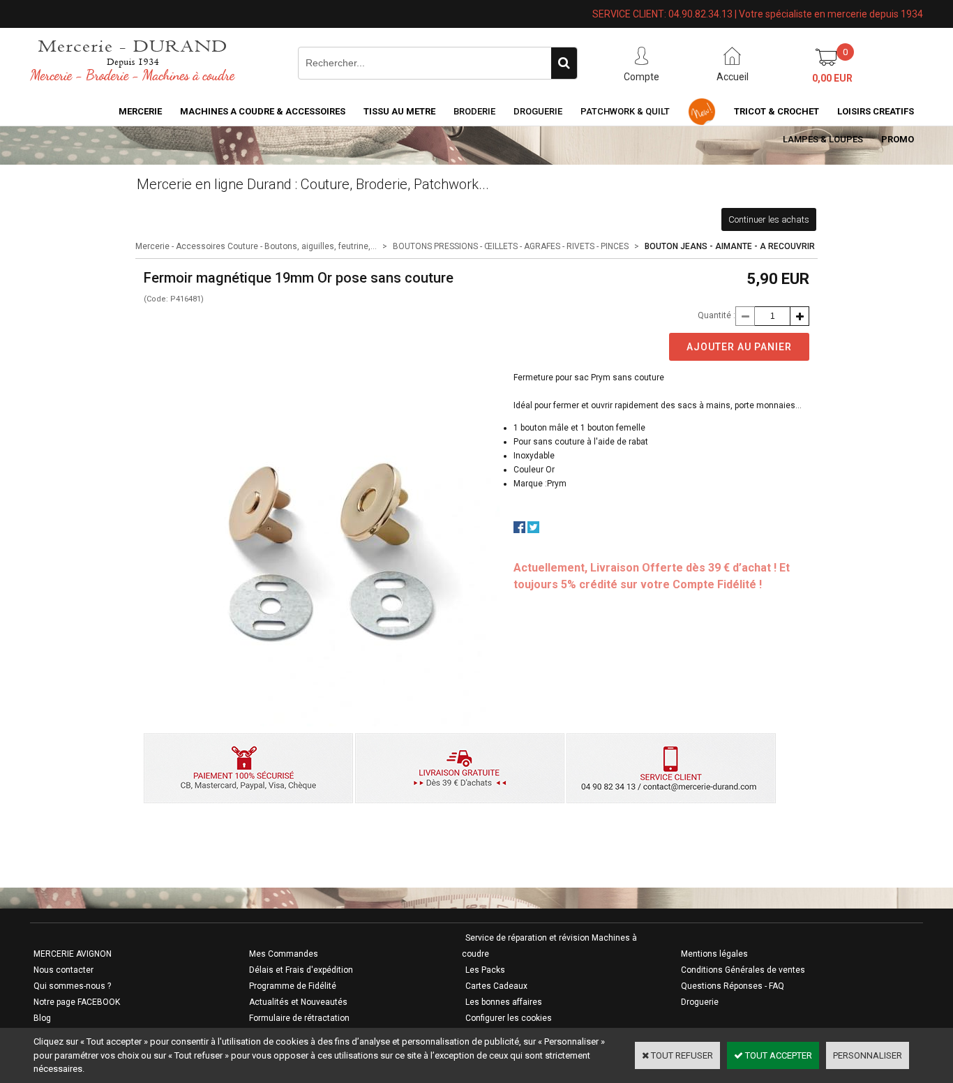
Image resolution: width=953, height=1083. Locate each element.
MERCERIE (140, 111)
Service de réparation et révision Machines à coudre (549, 946)
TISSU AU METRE (399, 111)
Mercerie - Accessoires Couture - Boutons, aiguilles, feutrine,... (256, 246)
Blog (42, 1018)
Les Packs (485, 970)
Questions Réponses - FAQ (732, 986)
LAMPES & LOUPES (823, 139)
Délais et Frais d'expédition (301, 970)
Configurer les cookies (508, 1018)
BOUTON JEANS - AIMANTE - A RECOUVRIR (730, 246)
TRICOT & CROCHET (776, 111)
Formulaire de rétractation (299, 1018)
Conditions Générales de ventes (743, 970)
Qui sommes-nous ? (72, 986)
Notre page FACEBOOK (76, 1002)
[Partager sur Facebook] (519, 530)
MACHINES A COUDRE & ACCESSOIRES (262, 111)
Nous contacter (63, 970)
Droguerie (537, 111)
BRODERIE (474, 111)
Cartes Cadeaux (496, 986)
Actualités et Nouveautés (298, 1002)
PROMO (897, 139)
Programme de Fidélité (292, 986)
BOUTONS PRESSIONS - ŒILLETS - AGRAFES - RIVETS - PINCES (511, 246)
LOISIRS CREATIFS (875, 111)
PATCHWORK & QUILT (625, 111)
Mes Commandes (283, 954)
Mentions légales (714, 954)
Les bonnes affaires (503, 1002)
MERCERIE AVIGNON (72, 954)
